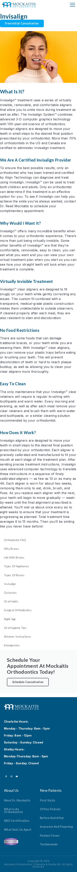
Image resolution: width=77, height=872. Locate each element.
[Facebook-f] (6, 776)
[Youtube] (17, 776)
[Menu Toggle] (72, 5)
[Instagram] (11, 776)
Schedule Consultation (27, 682)
